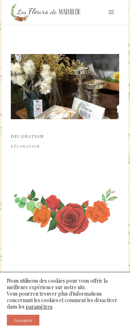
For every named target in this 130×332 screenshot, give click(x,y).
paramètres (39, 307)
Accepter (23, 320)
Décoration (25, 146)
